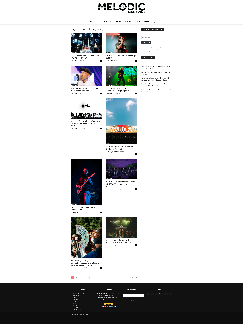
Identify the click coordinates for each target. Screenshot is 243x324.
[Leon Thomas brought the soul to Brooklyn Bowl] (86, 182)
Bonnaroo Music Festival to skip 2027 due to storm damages (156, 73)
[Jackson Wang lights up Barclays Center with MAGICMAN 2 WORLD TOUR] (86, 108)
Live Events (74, 52)
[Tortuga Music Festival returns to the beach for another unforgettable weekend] (121, 121)
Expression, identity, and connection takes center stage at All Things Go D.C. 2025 (85, 262)
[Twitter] (156, 294)
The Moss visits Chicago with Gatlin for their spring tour (119, 89)
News (108, 143)
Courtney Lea (74, 212)
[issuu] (170, 294)
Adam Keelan (110, 154)
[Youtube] (166, 294)
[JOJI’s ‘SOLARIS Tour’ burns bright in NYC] (121, 43)
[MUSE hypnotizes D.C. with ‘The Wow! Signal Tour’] (86, 43)
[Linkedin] (163, 294)
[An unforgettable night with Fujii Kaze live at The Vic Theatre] (121, 227)
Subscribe (146, 42)
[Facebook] (152, 294)
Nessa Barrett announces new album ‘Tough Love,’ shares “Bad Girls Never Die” (156, 85)
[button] (154, 22)
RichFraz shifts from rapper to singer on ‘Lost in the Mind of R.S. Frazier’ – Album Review (156, 91)
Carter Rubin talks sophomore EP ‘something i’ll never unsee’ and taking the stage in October (155, 79)
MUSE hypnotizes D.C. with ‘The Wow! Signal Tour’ (85, 57)
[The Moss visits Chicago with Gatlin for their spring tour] (121, 76)
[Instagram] (148, 294)
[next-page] (91, 277)
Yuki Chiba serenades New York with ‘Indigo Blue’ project (84, 89)
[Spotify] (159, 294)
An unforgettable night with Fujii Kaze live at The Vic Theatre (120, 241)
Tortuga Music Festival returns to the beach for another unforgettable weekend (120, 149)
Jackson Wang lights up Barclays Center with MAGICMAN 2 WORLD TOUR (86, 123)
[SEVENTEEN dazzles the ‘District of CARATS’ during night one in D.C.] (121, 169)
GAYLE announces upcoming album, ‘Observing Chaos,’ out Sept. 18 (155, 67)
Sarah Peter (74, 60)
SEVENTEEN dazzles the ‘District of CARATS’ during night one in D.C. (121, 184)
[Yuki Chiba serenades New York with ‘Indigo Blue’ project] (86, 76)
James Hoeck (109, 93)
